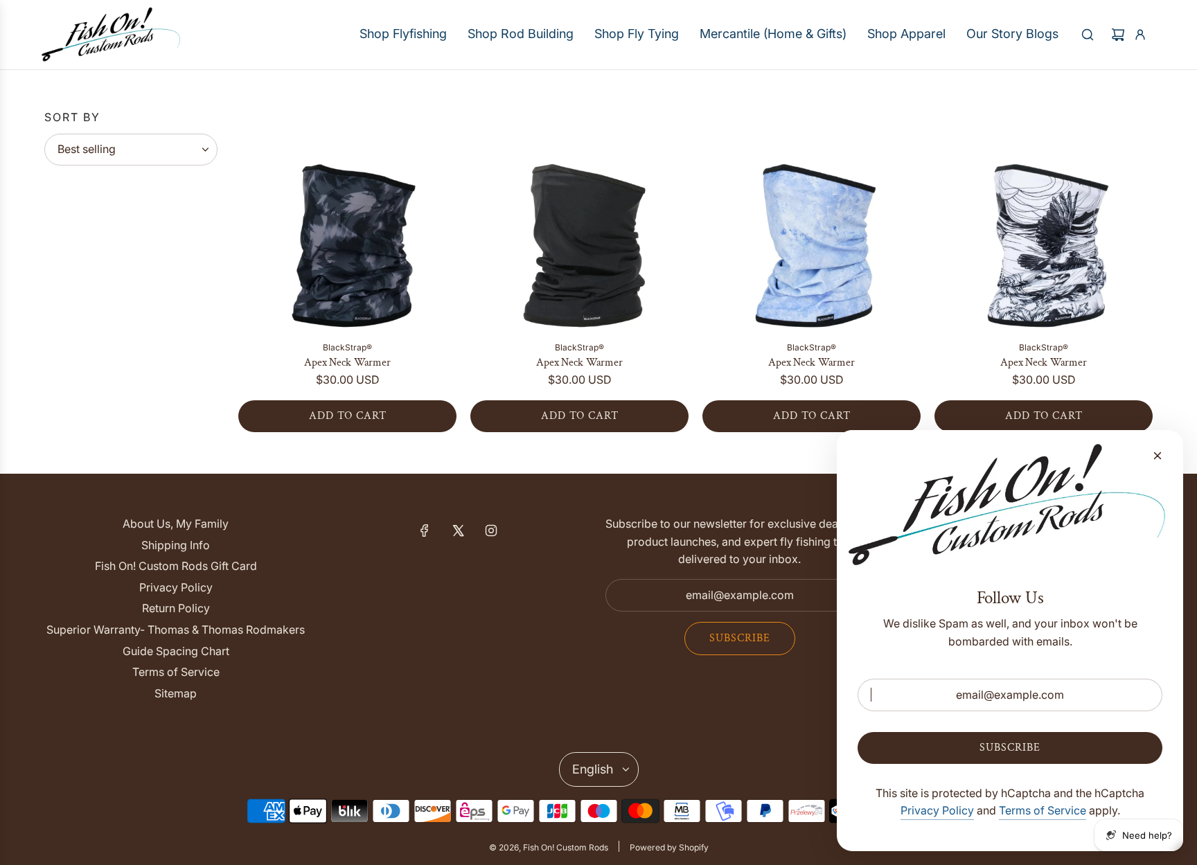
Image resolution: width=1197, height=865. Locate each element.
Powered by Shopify (669, 847)
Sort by (72, 117)
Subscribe (739, 638)
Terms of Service (1042, 810)
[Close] (1157, 455)
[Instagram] (491, 530)
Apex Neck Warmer (347, 362)
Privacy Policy (937, 810)
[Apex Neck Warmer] (347, 221)
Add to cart (348, 416)
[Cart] (1118, 34)
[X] (458, 530)
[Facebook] (424, 530)
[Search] (1087, 34)
